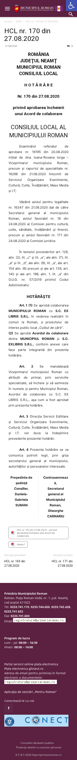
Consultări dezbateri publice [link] (37, 743)
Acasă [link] (8, 21)
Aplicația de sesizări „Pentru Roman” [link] (30, 692)
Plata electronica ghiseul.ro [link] (23, 669)
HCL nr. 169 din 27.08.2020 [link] (14, 563)
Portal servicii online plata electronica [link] (31, 664)
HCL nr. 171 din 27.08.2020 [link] (62, 563)
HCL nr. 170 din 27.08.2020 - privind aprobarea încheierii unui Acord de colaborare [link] (37, 532)
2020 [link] (19, 21)
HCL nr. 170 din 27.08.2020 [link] (27, 35)
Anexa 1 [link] (21, 544)
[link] (71, 5)
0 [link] (72, 45)
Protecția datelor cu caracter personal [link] (38, 747)
